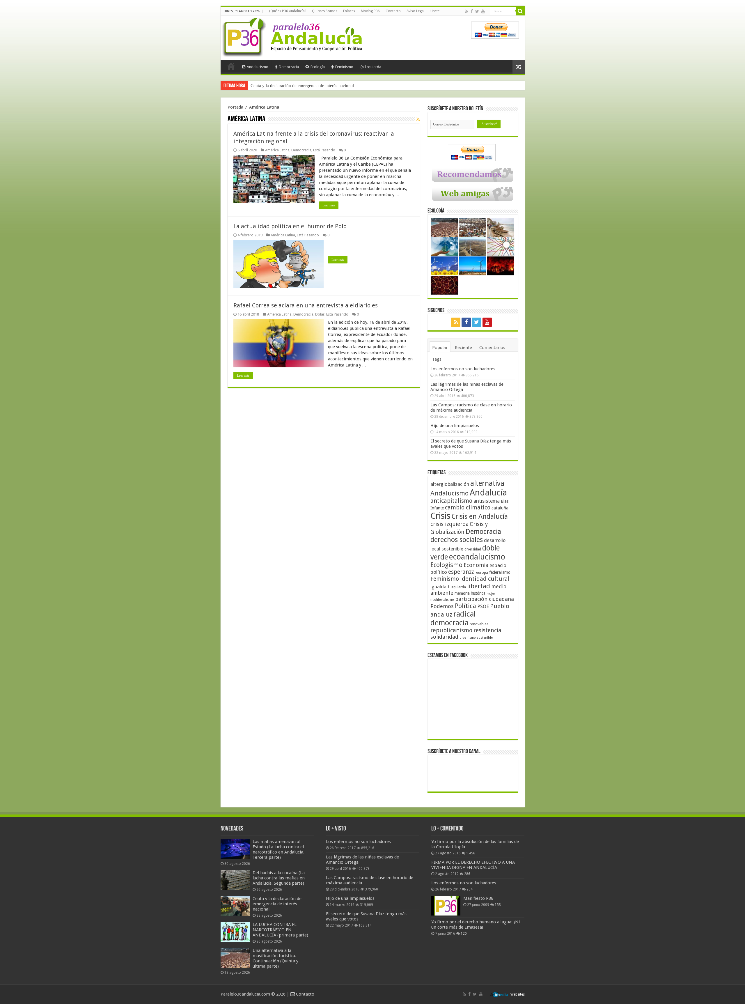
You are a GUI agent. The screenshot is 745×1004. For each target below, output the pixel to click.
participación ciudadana (484, 599)
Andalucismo (257, 67)
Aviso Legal (416, 11)
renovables (479, 624)
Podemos (442, 606)
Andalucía (488, 492)
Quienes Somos (324, 11)
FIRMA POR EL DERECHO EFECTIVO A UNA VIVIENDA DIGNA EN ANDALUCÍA (473, 865)
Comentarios (492, 347)
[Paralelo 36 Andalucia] (293, 36)
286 (467, 874)
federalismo (499, 572)
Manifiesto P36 (478, 898)
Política (465, 606)
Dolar (319, 314)
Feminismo (344, 67)
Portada (231, 66)
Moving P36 (370, 11)
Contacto (393, 11)
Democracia (289, 67)
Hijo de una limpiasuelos (454, 425)
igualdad (439, 586)
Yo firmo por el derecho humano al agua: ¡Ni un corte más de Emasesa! (475, 924)
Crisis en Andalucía (480, 516)
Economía (476, 565)
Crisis (440, 516)
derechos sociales (456, 540)
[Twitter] (477, 11)
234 (469, 889)
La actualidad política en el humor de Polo (290, 226)
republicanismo (451, 630)
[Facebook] (471, 11)
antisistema (486, 501)
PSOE (483, 606)
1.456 (470, 853)
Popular (440, 347)
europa (482, 573)
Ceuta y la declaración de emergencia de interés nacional (277, 904)
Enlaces (349, 11)
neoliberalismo (442, 600)
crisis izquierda (449, 524)
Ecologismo (446, 565)
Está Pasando (324, 150)
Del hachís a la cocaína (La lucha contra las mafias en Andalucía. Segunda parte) (279, 878)
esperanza (461, 572)
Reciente (463, 347)
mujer (491, 594)
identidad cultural (485, 578)
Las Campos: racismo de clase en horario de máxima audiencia (471, 407)
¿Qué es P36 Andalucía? (287, 11)
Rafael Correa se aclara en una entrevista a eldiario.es (305, 305)
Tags (436, 359)
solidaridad (444, 637)
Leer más (328, 205)
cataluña (500, 508)
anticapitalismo (451, 500)
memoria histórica (470, 593)
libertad (478, 586)
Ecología (318, 67)
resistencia (487, 630)
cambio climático (467, 507)
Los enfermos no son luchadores (462, 368)
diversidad (472, 549)
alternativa (487, 483)
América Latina (277, 150)
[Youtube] (483, 11)
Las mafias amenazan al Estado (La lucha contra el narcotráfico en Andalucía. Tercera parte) (278, 849)
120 (464, 934)
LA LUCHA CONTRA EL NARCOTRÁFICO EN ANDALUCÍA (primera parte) (322, 85)
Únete (434, 11)
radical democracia (453, 618)
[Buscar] (520, 11)
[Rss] (466, 11)
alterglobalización (449, 484)
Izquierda (373, 67)
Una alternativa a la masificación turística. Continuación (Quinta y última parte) (275, 958)
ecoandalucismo (477, 556)
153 (498, 905)
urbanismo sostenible (476, 638)
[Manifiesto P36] (445, 906)
